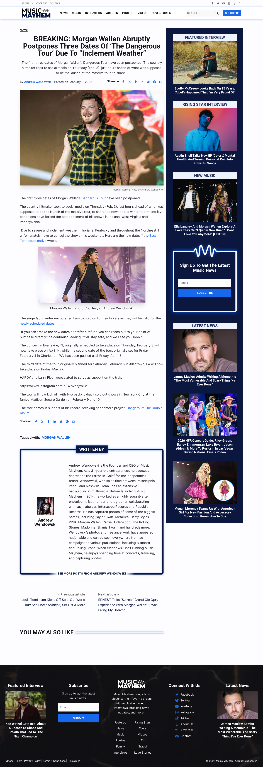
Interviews (93, 13)
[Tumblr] (135, 82)
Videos (142, 13)
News (64, 13)
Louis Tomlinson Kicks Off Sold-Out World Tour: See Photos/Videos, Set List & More (53, 602)
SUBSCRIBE (232, 13)
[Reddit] (148, 82)
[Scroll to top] (254, 759)
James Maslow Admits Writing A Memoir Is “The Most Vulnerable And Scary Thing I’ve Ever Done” (205, 380)
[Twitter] (218, 3)
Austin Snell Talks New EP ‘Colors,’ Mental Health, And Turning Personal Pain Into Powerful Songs (205, 159)
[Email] (161, 82)
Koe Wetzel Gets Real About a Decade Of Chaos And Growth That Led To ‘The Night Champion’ (26, 730)
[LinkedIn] (142, 82)
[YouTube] (223, 3)
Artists (112, 13)
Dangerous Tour (93, 198)
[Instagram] (229, 3)
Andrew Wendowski (45, 522)
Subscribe (205, 293)
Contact (55, 3)
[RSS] (240, 3)
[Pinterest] (154, 82)
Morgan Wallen (56, 437)
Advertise (41, 3)
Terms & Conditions (54, 760)
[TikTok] (234, 3)
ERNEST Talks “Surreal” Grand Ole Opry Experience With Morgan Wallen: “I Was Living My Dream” (128, 605)
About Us (27, 3)
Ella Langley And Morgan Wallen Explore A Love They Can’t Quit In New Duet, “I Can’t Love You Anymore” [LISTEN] (204, 230)
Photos (127, 13)
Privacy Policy (32, 760)
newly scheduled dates (37, 323)
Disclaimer (74, 760)
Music (76, 13)
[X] (129, 82)
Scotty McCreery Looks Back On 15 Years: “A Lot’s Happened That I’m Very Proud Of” (204, 90)
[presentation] (205, 62)
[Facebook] (212, 3)
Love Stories (161, 13)
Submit (78, 718)
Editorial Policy (13, 760)
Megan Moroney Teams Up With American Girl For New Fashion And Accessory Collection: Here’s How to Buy (204, 512)
